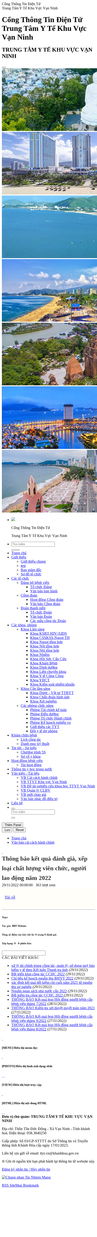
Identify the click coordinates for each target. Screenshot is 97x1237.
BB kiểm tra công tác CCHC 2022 (37, 995)
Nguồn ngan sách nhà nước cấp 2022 (39, 991)
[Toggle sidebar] (4, 67)
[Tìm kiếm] (13, 808)
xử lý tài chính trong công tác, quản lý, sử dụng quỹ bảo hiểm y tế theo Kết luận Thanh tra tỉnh (53, 968)
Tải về (10, 897)
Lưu (7, 830)
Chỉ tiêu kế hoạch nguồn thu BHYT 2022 (42, 978)
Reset (19, 830)
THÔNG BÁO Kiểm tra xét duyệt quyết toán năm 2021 (53, 1008)
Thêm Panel (12, 825)
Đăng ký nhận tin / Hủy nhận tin (26, 1169)
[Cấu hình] (4, 1076)
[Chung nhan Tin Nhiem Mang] (26, 1177)
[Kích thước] (2, 852)
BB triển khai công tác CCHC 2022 (38, 974)
